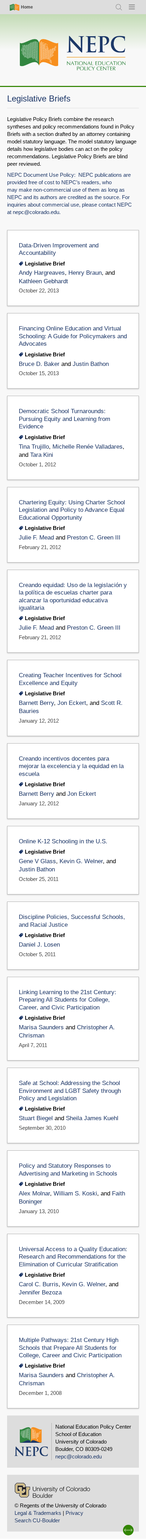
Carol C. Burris (38, 1284)
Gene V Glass (37, 861)
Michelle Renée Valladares (87, 446)
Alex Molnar (34, 1193)
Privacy (74, 1513)
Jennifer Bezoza (40, 1292)
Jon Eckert (71, 703)
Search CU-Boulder (37, 1520)
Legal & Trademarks (38, 1513)
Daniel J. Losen (39, 944)
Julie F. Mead (36, 537)
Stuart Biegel (36, 1118)
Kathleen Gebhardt (43, 281)
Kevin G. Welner (81, 861)
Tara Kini (41, 454)
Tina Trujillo (34, 446)
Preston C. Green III (93, 537)
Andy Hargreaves (42, 272)
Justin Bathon (91, 364)
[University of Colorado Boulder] (52, 1490)
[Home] (73, 53)
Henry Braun (85, 272)
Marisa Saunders (41, 1027)
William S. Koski (75, 1193)
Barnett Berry (36, 703)
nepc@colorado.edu (36, 212)
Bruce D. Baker (39, 364)
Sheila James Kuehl (92, 1118)
